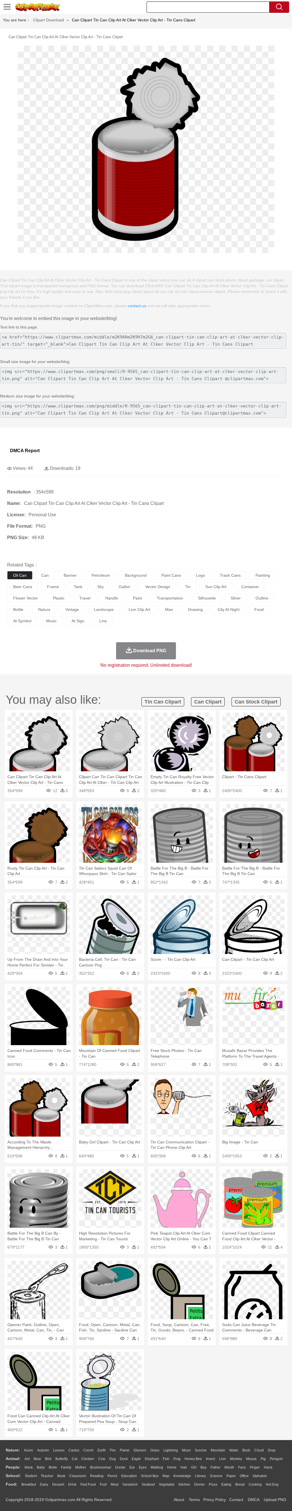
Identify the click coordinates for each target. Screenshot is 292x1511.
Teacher (47, 1476)
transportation (170, 598)
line (103, 621)
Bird (48, 1459)
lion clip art (139, 609)
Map (166, 1476)
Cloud (259, 1450)
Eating (226, 1484)
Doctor (120, 1467)
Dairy (44, 1484)
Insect (210, 1459)
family (66, 1467)
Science (216, 1476)
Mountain (218, 1450)
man (169, 609)
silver (236, 598)
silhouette (207, 598)
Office (244, 1476)
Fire (113, 1450)
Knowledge (182, 1476)
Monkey (236, 1459)
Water (233, 1450)
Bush (246, 1450)
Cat (74, 1459)
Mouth (229, 1467)
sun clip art (215, 586)
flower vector (25, 598)
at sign (78, 621)
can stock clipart (256, 702)
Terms (194, 1499)
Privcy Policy (214, 1499)
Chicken (87, 1459)
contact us (137, 305)
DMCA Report (25, 450)
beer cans (22, 586)
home (172, 1467)
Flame (124, 1450)
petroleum (101, 575)
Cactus (73, 1450)
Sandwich (130, 1484)
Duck (124, 1459)
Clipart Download (48, 20)
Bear (37, 1459)
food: (11, 1484)
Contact (236, 1499)
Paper (231, 1476)
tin (187, 586)
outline (262, 598)
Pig (263, 1459)
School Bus (150, 1476)
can (45, 575)
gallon (124, 586)
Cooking (255, 1484)
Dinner (199, 1484)
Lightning (170, 1450)
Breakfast (28, 1484)
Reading (97, 1476)
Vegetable (167, 1484)
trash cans (230, 575)
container (250, 586)
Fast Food (88, 1484)
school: (13, 1475)
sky (100, 586)
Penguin (276, 1459)
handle (111, 598)
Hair (184, 1467)
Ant (27, 1459)
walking (157, 1467)
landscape (104, 609)
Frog (177, 1459)
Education (129, 1476)
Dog (112, 1459)
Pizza (213, 1484)
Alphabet (260, 1476)
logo (200, 575)
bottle (18, 609)
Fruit (103, 1484)
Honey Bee (193, 1459)
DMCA (253, 1499)
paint (137, 598)
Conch (88, 1450)
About (179, 1499)
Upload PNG (275, 1499)
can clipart (208, 702)
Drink (72, 1484)
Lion (222, 1459)
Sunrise (201, 1450)
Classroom (77, 1476)
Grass (154, 1450)
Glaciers (139, 1450)
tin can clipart (163, 702)
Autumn (43, 1450)
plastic (58, 598)
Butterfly (61, 1459)
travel (84, 598)
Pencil (112, 1476)
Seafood (148, 1484)
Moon (186, 1450)
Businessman (100, 1467)
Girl (193, 1467)
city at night (229, 609)
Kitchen (184, 1484)
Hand (268, 1467)
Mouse (251, 1459)
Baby (41, 1467)
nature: (13, 1450)
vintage (72, 609)
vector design (157, 586)
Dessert (58, 1484)
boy (203, 1467)
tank (78, 586)
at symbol (22, 621)
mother (80, 1467)
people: (13, 1467)
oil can (20, 575)
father (215, 1467)
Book (61, 1476)
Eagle (136, 1459)
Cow (101, 1459)
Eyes (143, 1467)
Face (242, 1467)
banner (70, 575)
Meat (114, 1484)
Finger (255, 1467)
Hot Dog (272, 1484)
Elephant (152, 1459)
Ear (132, 1467)
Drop (271, 1450)
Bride (53, 1467)
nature (44, 609)
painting (263, 575)
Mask (29, 1467)
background (136, 575)
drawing (195, 609)
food (259, 609)
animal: (13, 1458)
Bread (240, 1484)
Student (31, 1476)
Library (200, 1476)
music (51, 621)
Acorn (28, 1450)
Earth (102, 1450)
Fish (166, 1459)
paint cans (171, 575)
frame (53, 586)
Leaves (58, 1450)
